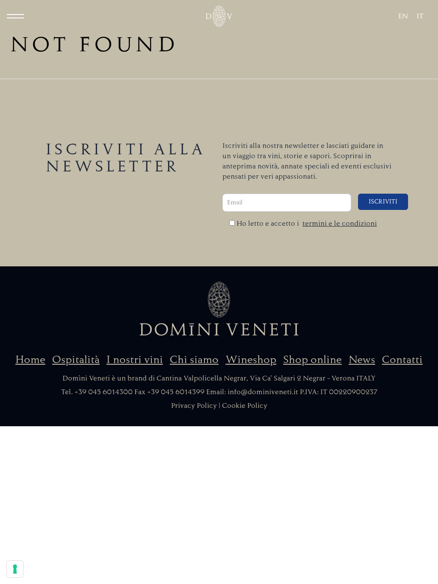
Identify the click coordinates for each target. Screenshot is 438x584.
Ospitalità (76, 359)
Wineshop (250, 359)
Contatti (402, 359)
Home (30, 359)
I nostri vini (135, 359)
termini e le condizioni (339, 223)
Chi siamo (194, 359)
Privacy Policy (194, 405)
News (362, 359)
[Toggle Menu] (15, 16)
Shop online (312, 359)
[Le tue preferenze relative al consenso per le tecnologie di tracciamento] (15, 569)
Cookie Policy (244, 405)
